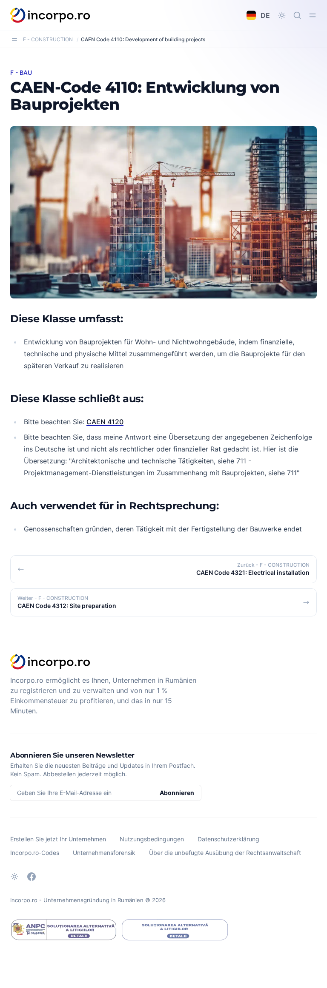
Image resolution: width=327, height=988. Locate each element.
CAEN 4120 (104, 421)
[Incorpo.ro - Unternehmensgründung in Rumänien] (50, 15)
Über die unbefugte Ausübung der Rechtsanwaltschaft (225, 852)
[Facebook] (31, 876)
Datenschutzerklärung (228, 839)
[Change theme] (282, 15)
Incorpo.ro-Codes (34, 852)
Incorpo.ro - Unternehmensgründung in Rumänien (76, 900)
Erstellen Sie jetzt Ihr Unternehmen (58, 839)
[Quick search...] (297, 15)
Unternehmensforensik (104, 852)
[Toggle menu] (312, 15)
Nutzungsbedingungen (152, 839)
